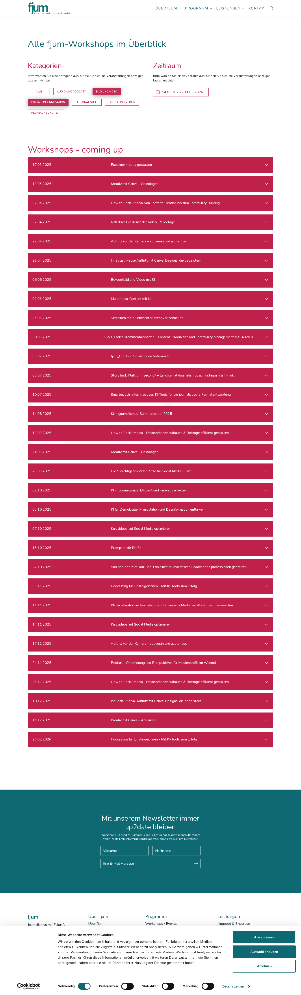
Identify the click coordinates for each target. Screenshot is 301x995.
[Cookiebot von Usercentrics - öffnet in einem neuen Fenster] (28, 986)
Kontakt (257, 8)
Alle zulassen (264, 937)
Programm (196, 8)
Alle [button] (39, 91)
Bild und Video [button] (106, 91)
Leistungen (228, 8)
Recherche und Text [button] (46, 112)
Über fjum (166, 8)
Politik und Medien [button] (122, 102)
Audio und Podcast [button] (71, 91)
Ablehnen (264, 966)
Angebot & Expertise (233, 923)
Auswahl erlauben (264, 952)
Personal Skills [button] (87, 102)
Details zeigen (233, 986)
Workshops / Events (161, 923)
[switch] (127, 986)
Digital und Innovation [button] (48, 102)
